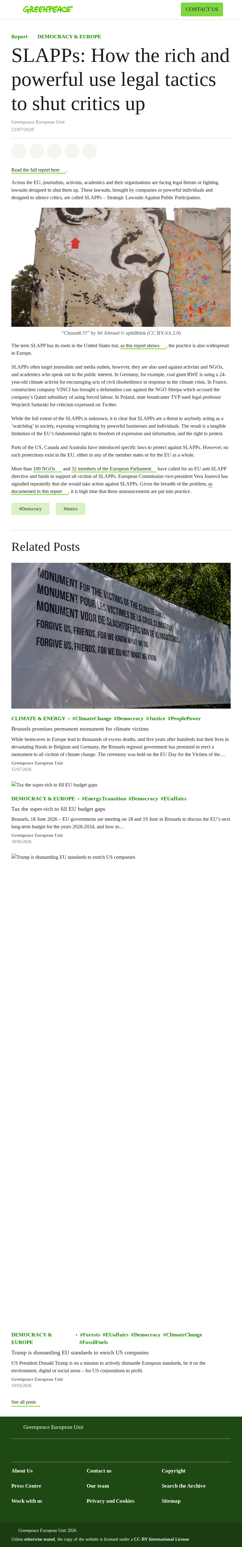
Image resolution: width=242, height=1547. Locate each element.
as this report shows (139, 345)
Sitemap (171, 1501)
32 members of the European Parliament (111, 469)
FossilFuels (95, 1342)
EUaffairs (175, 799)
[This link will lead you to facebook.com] (15, 1452)
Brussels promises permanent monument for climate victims (80, 729)
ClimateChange (93, 718)
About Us (22, 1471)
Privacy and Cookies (111, 1501)
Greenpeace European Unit (37, 763)
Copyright (174, 1471)
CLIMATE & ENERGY (38, 718)
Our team (98, 1486)
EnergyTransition (105, 799)
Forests (91, 1335)
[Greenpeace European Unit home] (48, 9)
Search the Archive (184, 1486)
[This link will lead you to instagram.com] (28, 1452)
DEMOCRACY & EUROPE (69, 37)
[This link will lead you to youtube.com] (40, 1452)
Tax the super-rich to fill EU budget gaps (58, 809)
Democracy (130, 718)
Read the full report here (35, 170)
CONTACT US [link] (202, 9)
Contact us (99, 1471)
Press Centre (26, 1486)
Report (19, 37)
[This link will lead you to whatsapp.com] (65, 1452)
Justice (157, 718)
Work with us (26, 1501)
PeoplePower (186, 718)
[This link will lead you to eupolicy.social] (53, 1452)
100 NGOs (44, 469)
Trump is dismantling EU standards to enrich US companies (80, 1352)
